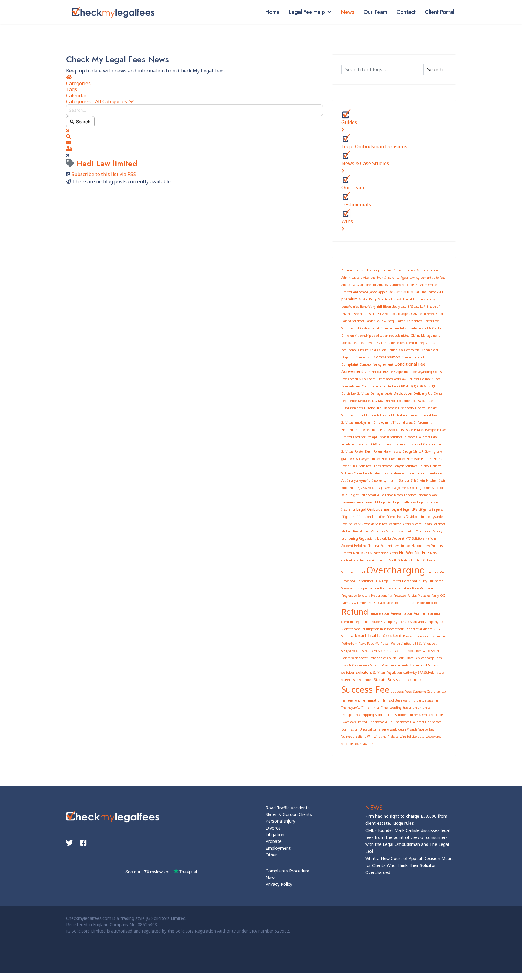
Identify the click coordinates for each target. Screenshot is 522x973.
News (347, 12)
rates (372, 603)
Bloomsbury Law (394, 306)
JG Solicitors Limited (165, 918)
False (434, 437)
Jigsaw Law (388, 488)
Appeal (383, 292)
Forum (378, 451)
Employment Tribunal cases (393, 422)
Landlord (410, 495)
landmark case (428, 495)
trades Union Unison (418, 707)
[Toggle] (342, 129)
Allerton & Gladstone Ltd (358, 285)
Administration (427, 270)
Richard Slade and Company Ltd (421, 622)
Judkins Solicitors (432, 488)
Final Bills (407, 444)
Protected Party (428, 595)
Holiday (423, 466)
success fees (401, 691)
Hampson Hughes (419, 459)
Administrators (351, 277)
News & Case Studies (365, 163)
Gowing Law (433, 451)
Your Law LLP (364, 744)
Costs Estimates (380, 379)
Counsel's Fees (430, 379)
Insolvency (379, 480)
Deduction (403, 393)
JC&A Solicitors (370, 488)
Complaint (349, 364)
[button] (194, 136)
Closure (363, 350)
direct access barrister (419, 401)
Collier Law (395, 350)
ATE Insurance (426, 292)
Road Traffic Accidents (288, 808)
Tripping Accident (374, 715)
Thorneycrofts (350, 707)
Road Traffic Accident (378, 635)
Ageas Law (408, 277)
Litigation (363, 516)
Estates (419, 430)
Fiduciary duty (388, 444)
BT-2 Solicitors (387, 314)
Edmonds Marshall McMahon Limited (392, 415)
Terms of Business (395, 700)
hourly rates (371, 473)
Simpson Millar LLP (370, 665)
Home (272, 12)
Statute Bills (384, 679)
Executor (359, 437)
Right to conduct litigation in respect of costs (372, 629)
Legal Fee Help (307, 12)
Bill (379, 306)
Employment (278, 848)
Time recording (391, 707)
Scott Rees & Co (419, 651)
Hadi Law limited (393, 459)
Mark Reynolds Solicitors (370, 524)
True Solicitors (397, 715)
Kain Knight (350, 495)
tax (438, 691)
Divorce (420, 408)
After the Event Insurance (381, 277)
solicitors (364, 672)
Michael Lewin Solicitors (428, 524)
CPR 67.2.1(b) (427, 386)
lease (359, 502)
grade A (346, 459)
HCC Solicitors (361, 466)
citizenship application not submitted (382, 335)
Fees (373, 444)
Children (347, 335)
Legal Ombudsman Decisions (374, 146)
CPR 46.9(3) (407, 386)
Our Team (375, 12)
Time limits (370, 707)
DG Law (377, 401)
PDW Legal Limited (387, 581)
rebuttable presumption (421, 603)
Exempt (371, 437)
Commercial (412, 350)
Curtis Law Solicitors (355, 393)
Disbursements (352, 408)
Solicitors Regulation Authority (395, 672)
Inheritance (416, 473)
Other (271, 855)
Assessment (402, 291)
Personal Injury (414, 581)
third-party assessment (424, 700)
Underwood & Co (380, 722)
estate (409, 430)
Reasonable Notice (389, 603)
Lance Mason (394, 495)
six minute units (396, 665)
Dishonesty (406, 408)
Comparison (364, 357)
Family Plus (360, 444)
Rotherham (349, 643)
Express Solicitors (390, 437)
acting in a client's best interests (393, 270)
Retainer (419, 613)
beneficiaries (350, 306)
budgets (404, 314)
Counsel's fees (351, 386)
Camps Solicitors (352, 321)
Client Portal (439, 12)
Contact (406, 12)
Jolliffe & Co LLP (408, 488)
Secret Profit (367, 658)
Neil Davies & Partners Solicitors (375, 553)
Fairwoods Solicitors (416, 437)
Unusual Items (369, 729)
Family (345, 444)
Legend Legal (401, 509)
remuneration (379, 613)
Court (366, 386)
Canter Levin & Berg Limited (385, 321)
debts (388, 393)
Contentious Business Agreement (388, 372)
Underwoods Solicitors (408, 722)
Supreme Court (424, 691)
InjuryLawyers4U (359, 480)
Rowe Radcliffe (369, 643)
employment (363, 422)
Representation (401, 613)
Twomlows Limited (354, 722)
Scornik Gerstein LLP (392, 651)
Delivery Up (423, 393)
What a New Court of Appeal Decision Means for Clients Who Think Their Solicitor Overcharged (410, 865)
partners (433, 572)
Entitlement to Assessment (360, 430)
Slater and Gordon (425, 665)
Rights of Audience (419, 629)
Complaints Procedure (287, 871)
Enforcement (423, 422)
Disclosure (373, 408)
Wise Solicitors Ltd (412, 736)
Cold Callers (378, 350)
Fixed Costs (422, 444)
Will (369, 736)
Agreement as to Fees (430, 277)
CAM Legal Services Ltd (427, 314)
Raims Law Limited (354, 603)
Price (415, 588)
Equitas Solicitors (392, 430)
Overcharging (395, 570)
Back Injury (427, 299)
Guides (349, 122)
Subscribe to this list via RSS (104, 174)
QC (442, 595)
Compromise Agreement (376, 364)
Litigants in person (432, 509)
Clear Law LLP (368, 343)
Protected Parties (405, 595)
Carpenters (414, 321)
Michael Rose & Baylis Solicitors (363, 531)
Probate (426, 588)
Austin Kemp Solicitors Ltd (377, 299)
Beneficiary (367, 306)
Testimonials (356, 204)
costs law (400, 379)
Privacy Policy (279, 884)
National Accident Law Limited (389, 546)
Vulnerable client (353, 736)
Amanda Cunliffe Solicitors (395, 285)
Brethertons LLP (365, 314)
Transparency (350, 715)
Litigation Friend (384, 517)
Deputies (364, 401)
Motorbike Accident (390, 538)
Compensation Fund (415, 357)
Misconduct (424, 531)
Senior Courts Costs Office (395, 658)
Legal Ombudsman (373, 509)
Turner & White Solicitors (425, 715)
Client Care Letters (392, 343)
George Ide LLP (412, 451)
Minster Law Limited (400, 531)
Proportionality (381, 595)
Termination (371, 700)
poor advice (371, 588)
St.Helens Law (434, 672)
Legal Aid (385, 502)
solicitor (348, 672)
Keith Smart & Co (372, 495)
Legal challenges (404, 502)
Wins (347, 221)
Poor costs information (395, 588)
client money (415, 343)
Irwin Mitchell (427, 480)
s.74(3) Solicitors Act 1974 (359, 651)
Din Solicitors (394, 401)
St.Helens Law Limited (356, 680)
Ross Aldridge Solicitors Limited (424, 636)
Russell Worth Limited (395, 643)
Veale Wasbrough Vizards (399, 729)
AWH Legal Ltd (407, 299)
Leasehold (371, 502)
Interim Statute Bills (402, 480)
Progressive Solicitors (355, 595)
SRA (420, 672)
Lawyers (348, 502)
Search (82, 121)
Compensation (387, 357)
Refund (354, 611)
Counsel (413, 379)
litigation (347, 517)
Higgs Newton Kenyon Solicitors (394, 466)
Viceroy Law (426, 729)
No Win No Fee (414, 552)
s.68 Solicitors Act (425, 643)
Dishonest (390, 408)
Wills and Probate (386, 736)
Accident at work (355, 270)
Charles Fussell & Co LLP (424, 328)
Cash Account (369, 328)
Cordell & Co (357, 379)
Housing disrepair (394, 473)
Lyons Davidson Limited (413, 517)
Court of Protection (384, 386)
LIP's (414, 509)
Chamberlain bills (393, 328)
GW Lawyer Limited (366, 459)
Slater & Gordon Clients (289, 814)
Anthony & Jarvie (365, 292)
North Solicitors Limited (405, 560)
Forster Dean (363, 451)
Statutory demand (408, 680)
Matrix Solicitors (399, 524)
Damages (377, 393)
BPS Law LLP (416, 306)
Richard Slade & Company (379, 622)
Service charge (424, 658)
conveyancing (422, 372)
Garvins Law (392, 451)
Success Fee (365, 689)
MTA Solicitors (414, 538)
